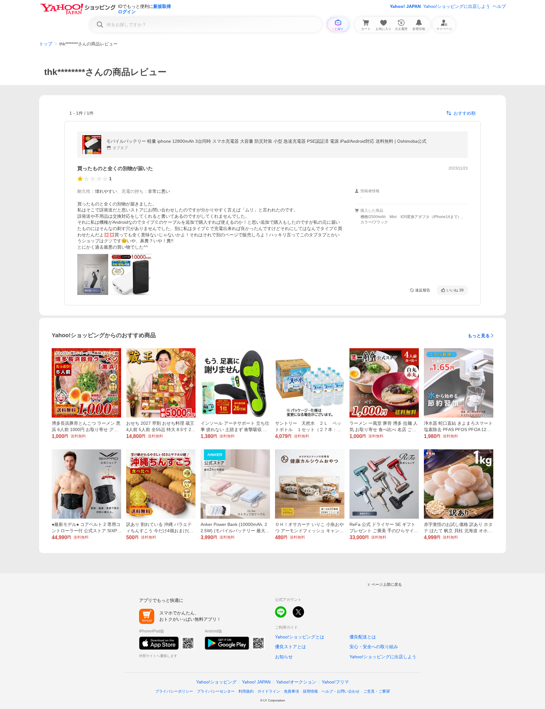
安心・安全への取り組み (373, 646)
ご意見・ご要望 (376, 691)
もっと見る (479, 335)
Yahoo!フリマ (335, 681)
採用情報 (310, 691)
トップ (45, 43)
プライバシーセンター (216, 691)
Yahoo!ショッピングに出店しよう (456, 6)
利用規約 (246, 691)
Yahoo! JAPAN (405, 6)
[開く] (92, 274)
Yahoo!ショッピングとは (299, 636)
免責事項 (291, 691)
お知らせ (284, 656)
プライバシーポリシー (174, 691)
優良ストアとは (290, 646)
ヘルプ (499, 6)
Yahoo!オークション (296, 681)
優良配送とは (362, 636)
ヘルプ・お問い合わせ (341, 691)
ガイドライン (268, 691)
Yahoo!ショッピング (216, 681)
